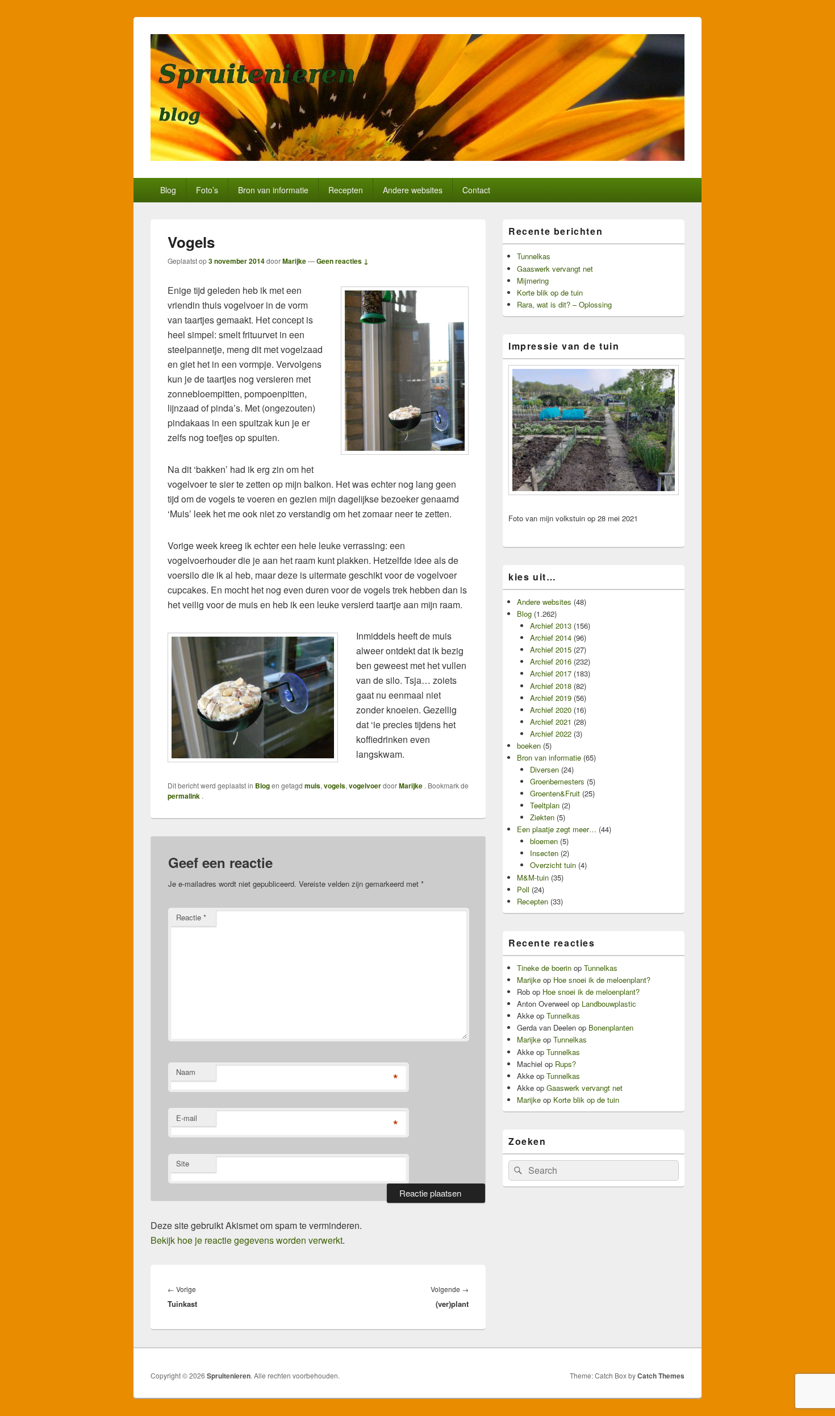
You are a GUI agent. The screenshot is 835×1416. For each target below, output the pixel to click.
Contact (476, 190)
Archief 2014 (550, 637)
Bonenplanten (610, 1027)
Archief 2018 (550, 685)
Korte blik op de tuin (550, 292)
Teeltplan (545, 805)
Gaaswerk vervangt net (555, 268)
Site (182, 1163)
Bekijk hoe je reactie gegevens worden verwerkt (247, 1240)
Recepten (345, 190)
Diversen (544, 769)
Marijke (294, 261)
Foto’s (207, 190)
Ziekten (542, 817)
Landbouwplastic (609, 1003)
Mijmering (533, 280)
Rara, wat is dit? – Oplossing (564, 304)
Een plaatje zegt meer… (556, 829)
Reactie (191, 917)
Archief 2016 (550, 661)
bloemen (544, 841)
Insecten (544, 853)
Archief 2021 (550, 721)
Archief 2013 (550, 625)
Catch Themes (660, 1376)
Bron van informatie (273, 190)
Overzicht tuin (553, 864)
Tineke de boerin (544, 967)
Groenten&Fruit (555, 793)
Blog (168, 190)
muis (312, 785)
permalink (185, 796)
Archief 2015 (550, 649)
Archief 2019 (550, 697)
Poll (523, 889)
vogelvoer (365, 785)
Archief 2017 (550, 673)
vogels (334, 785)
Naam (185, 1071)
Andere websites (412, 190)
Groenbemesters (557, 781)
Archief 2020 (550, 709)
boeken (529, 745)
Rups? (565, 1063)
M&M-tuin (533, 877)
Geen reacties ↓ (342, 261)
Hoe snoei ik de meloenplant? (601, 979)
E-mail (186, 1117)
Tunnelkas (533, 256)
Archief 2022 (550, 733)
